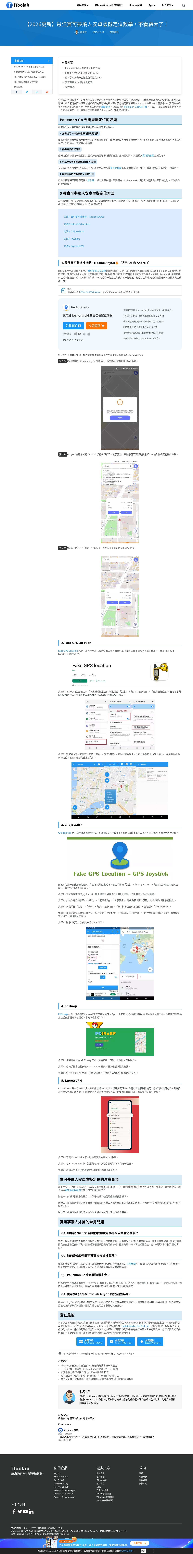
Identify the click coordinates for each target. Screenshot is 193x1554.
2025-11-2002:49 (65, 1434)
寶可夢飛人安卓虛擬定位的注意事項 (83, 77)
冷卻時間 (131, 1263)
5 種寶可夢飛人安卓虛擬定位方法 (82, 72)
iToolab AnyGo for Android (135, 1326)
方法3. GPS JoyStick (74, 231)
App (151, 5)
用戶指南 (100, 1483)
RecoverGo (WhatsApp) (64, 1490)
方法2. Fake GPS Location (77, 224)
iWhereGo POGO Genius (90, 292)
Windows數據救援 (104, 1500)
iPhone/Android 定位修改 (109, 5)
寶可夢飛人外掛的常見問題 (78, 82)
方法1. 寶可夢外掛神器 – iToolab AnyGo (84, 216)
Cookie (33, 1527)
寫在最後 (69, 87)
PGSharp (63, 1014)
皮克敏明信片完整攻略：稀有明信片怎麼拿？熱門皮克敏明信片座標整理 (97, 1379)
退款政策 (52, 1527)
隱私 (25, 1527)
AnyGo (57, 1473)
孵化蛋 (91, 180)
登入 (74, 1418)
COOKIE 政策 (126, 1551)
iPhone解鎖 (135, 5)
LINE (98, 1486)
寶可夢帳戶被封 (73, 1190)
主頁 (64, 1353)
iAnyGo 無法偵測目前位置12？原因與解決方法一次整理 (89, 1365)
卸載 (60, 1527)
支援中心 (143, 1483)
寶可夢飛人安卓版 (97, 270)
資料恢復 (82, 5)
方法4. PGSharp (72, 238)
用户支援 (167, 5)
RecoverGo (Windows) (64, 1497)
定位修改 (114, 32)
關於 (141, 1473)
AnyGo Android (61, 1476)
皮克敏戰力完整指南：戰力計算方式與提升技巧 (85, 1372)
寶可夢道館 (116, 168)
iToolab (20, 1468)
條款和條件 (16, 1527)
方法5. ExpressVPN (74, 246)
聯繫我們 (143, 1476)
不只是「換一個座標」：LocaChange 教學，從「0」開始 (89, 1369)
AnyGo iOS (59, 1480)
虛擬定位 (105, 106)
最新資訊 (100, 1473)
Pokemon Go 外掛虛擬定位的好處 (82, 67)
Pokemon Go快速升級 (135, 106)
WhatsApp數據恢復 (105, 1497)
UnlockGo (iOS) (61, 1483)
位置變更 (100, 1476)
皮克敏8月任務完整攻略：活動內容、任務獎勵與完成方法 (90, 1375)
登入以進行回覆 (64, 1440)
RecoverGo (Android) (63, 1493)
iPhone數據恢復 (103, 1493)
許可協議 (42, 1527)
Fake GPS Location (68, 650)
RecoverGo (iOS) (61, 1486)
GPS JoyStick (64, 832)
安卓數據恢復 (102, 1490)
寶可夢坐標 (148, 155)
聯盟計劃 (143, 1480)
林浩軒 (83, 32)
